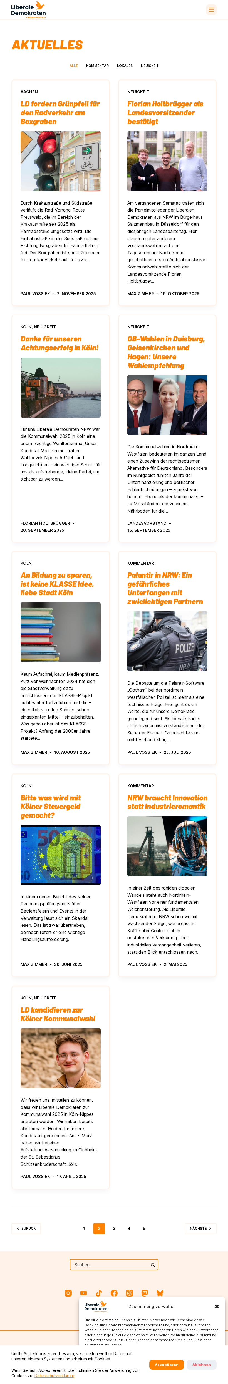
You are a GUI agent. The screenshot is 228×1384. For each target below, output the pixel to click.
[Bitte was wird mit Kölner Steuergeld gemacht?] (61, 855)
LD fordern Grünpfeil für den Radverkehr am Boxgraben (60, 112)
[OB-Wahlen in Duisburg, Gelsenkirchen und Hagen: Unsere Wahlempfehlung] (167, 405)
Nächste (198, 1228)
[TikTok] (98, 1293)
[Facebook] (114, 1293)
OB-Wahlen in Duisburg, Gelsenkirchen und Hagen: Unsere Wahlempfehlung (166, 352)
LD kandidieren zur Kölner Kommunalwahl (58, 1014)
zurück (28, 1228)
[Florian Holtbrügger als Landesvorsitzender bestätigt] (167, 161)
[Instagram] (68, 1293)
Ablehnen (201, 1364)
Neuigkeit (150, 66)
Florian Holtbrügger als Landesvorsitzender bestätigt (165, 112)
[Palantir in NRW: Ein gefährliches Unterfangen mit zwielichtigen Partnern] (167, 641)
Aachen (29, 91)
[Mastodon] (144, 1293)
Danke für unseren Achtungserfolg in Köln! (60, 343)
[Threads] (129, 1293)
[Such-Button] (153, 1265)
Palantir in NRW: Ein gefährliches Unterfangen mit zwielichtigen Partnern (165, 588)
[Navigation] (211, 9)
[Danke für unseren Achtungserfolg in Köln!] (61, 388)
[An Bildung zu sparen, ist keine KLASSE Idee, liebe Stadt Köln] (61, 632)
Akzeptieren (167, 1364)
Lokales (125, 66)
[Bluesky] (160, 1293)
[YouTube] (83, 1293)
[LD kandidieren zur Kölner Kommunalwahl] (61, 1058)
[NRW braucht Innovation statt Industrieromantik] (167, 846)
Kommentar (97, 66)
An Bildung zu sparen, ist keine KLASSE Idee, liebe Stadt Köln (57, 583)
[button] (217, 1306)
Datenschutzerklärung (54, 1375)
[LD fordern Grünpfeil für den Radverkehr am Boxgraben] (61, 161)
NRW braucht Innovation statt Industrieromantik (167, 802)
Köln (26, 327)
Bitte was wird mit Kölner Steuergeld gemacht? (51, 806)
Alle (74, 66)
